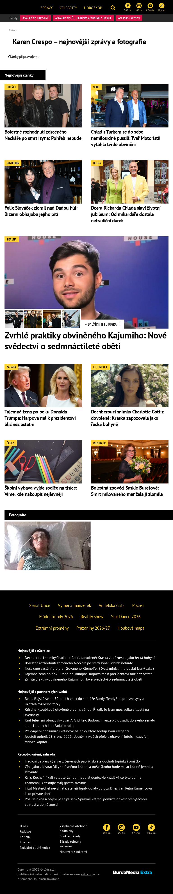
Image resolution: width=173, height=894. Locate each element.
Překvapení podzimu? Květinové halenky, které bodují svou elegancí (77, 731)
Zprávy (47, 7)
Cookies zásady (70, 836)
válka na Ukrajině (37, 18)
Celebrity (68, 7)
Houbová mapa (131, 628)
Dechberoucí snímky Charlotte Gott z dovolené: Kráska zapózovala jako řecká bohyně (127, 417)
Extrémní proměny (52, 628)
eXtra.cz (86, 874)
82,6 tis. (162, 10)
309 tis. (128, 10)
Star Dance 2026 (126, 616)
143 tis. (139, 10)
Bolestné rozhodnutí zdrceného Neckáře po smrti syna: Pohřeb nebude (43, 135)
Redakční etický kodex (35, 848)
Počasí (138, 605)
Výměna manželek (74, 605)
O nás (24, 826)
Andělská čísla (112, 605)
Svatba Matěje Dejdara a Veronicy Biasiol (84, 18)
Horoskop (93, 7)
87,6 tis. (150, 10)
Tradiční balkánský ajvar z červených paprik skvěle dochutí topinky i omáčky (83, 761)
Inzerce (25, 842)
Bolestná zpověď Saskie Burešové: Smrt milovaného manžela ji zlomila (127, 491)
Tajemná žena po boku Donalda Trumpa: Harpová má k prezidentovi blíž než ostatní (40, 417)
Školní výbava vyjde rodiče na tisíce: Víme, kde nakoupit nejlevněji (41, 491)
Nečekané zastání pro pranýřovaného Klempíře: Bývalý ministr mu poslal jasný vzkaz (89, 668)
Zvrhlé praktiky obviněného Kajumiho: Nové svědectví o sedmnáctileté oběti (85, 340)
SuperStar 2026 (130, 18)
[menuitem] (47, 7)
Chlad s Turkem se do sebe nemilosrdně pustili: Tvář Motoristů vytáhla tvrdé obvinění (125, 138)
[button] (113, 7)
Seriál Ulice (39, 605)
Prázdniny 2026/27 (93, 628)
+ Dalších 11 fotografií (102, 324)
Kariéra (25, 837)
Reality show (92, 616)
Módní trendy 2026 (56, 616)
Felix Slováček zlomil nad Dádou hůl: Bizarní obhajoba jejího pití (41, 211)
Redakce (25, 831)
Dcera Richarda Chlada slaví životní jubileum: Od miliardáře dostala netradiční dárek (126, 214)
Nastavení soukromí (73, 852)
